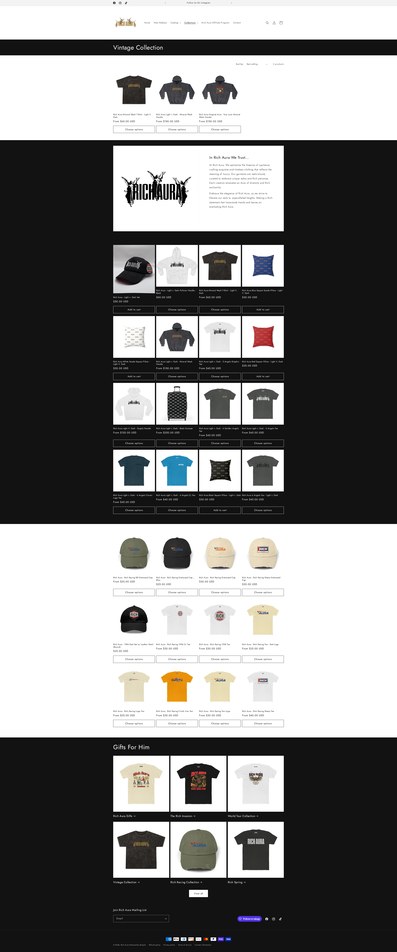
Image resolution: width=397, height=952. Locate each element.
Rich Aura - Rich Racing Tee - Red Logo (260, 644)
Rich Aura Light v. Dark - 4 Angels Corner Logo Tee (132, 496)
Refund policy (154, 944)
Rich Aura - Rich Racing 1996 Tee (214, 644)
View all (198, 893)
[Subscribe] (165, 918)
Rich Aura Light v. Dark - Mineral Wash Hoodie (174, 116)
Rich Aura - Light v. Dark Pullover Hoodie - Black (176, 292)
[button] (176, 22)
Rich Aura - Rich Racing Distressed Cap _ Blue (175, 579)
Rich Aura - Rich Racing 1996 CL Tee (173, 644)
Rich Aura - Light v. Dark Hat (126, 297)
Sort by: (239, 64)
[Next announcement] (231, 3)
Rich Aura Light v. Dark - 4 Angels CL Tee (175, 495)
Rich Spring (235, 882)
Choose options (134, 129)
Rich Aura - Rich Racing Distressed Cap (217, 577)
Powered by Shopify (137, 945)
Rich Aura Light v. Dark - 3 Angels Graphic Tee (219, 363)
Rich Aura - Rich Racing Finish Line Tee (174, 711)
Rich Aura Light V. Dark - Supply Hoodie (132, 428)
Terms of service (185, 944)
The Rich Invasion (181, 816)
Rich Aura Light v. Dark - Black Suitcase (174, 428)
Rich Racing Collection (184, 882)
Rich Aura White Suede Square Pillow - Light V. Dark (131, 363)
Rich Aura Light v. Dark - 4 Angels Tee (260, 428)
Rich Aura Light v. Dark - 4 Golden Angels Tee (219, 430)
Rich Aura (125, 945)
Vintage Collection (124, 882)
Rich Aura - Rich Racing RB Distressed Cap (133, 577)
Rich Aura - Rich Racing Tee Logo (214, 711)
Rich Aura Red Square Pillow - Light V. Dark (262, 361)
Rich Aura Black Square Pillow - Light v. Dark (220, 495)
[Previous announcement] (165, 3)
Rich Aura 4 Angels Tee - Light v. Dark (260, 495)
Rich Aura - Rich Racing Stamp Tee (258, 711)
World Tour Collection (241, 816)
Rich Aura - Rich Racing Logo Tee (128, 711)
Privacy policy (169, 944)
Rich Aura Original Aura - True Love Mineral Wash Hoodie (219, 116)
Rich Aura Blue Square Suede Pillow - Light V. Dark (262, 292)
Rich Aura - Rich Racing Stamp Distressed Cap (261, 579)
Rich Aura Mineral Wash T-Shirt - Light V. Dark (132, 116)
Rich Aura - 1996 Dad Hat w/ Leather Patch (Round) (133, 645)
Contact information (203, 944)
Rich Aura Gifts (122, 816)
